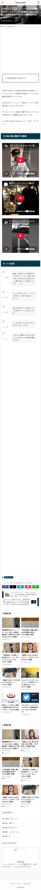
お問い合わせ (27, 883)
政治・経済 (10, 823)
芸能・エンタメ (12, 832)
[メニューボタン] (2, 2)
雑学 (8, 836)
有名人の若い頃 (11, 827)
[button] (5, 586)
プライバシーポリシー (16, 883)
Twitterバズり (9, 577)
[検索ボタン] (38, 2)
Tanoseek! (20, 3)
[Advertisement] (20, 50)
